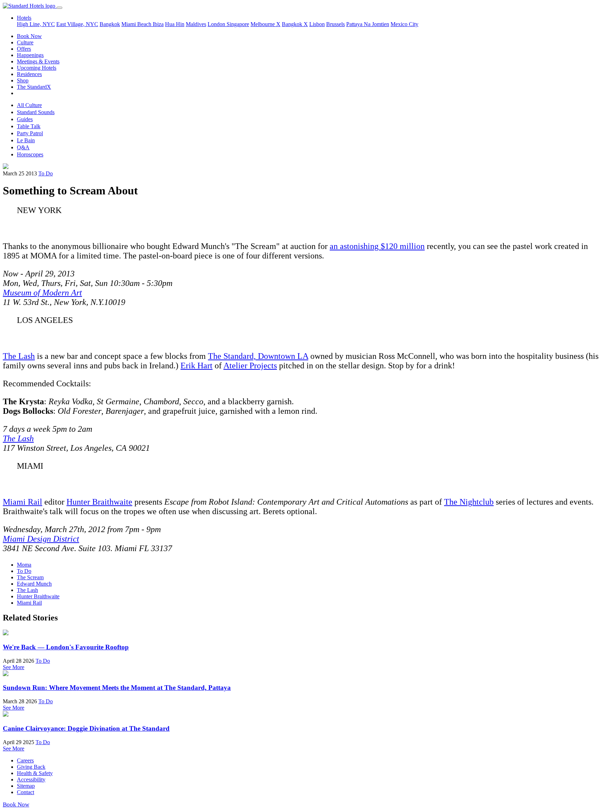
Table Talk (28, 126)
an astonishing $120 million (377, 246)
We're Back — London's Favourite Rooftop (66, 647)
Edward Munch (34, 584)
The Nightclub (469, 501)
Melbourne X (265, 24)
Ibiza (158, 24)
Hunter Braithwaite (99, 501)
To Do (45, 173)
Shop (22, 80)
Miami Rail (22, 501)
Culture (25, 42)
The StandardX (34, 87)
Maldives (196, 24)
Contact (25, 792)
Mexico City (404, 24)
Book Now (29, 36)
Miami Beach (137, 24)
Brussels (335, 24)
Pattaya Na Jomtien (367, 24)
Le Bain (26, 140)
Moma (24, 565)
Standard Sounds (36, 112)
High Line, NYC (36, 24)
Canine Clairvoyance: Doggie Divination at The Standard (86, 728)
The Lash (19, 356)
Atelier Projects (250, 365)
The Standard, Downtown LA (258, 356)
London (217, 24)
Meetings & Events (38, 61)
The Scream (30, 577)
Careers (25, 760)
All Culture (29, 105)
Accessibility (31, 779)
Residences (29, 74)
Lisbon (317, 24)
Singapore (238, 24)
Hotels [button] (24, 18)
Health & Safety (35, 773)
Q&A (23, 147)
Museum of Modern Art (42, 292)
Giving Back (31, 767)
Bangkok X (295, 24)
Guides (25, 119)
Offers (24, 49)
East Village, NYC (77, 24)
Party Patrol (30, 133)
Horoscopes (30, 154)
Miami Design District (41, 538)
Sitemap (26, 786)
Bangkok (110, 24)
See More (13, 667)
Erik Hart (196, 365)
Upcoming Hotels (36, 68)
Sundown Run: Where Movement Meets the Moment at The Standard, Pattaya (117, 687)
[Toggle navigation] (59, 8)
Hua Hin (174, 24)
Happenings (30, 55)
